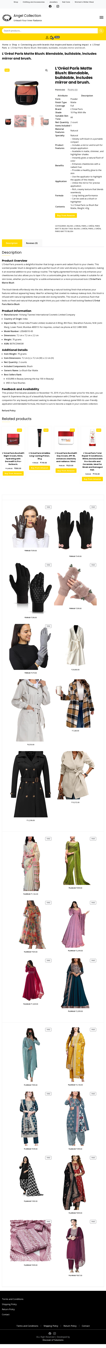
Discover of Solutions (53, 1340)
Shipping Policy (9, 1304)
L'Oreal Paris (80, 226)
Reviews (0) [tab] (32, 243)
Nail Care (66, 2)
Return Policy (8, 1309)
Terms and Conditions (12, 1299)
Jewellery (53, 2)
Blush (70, 226)
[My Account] (47, 37)
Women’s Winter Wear (84, 2)
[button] (46, 70)
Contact (5, 1314)
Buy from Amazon (66, 215)
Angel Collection (27, 15)
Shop (16, 2)
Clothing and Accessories (34, 2)
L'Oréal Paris (87, 228)
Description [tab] (12, 243)
